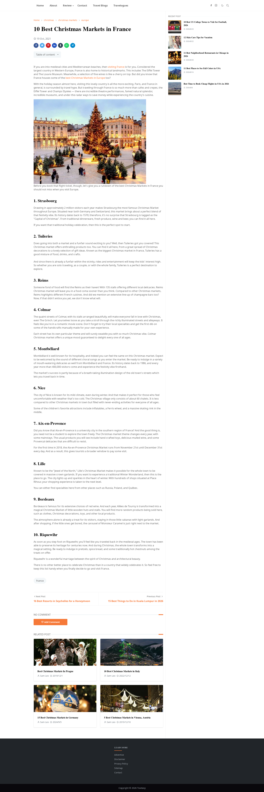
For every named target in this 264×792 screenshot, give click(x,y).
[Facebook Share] (36, 45)
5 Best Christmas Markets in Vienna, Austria (127, 717)
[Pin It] (48, 45)
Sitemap (118, 768)
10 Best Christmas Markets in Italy (122, 671)
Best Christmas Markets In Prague (55, 671)
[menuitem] (40, 5)
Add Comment (52, 622)
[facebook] (211, 5)
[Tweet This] (42, 45)
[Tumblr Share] (60, 45)
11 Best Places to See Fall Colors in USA (202, 68)
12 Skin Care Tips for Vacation (198, 37)
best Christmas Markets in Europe (85, 78)
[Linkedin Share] (54, 45)
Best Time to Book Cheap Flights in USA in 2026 (206, 83)
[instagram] (216, 5)
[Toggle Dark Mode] (222, 5)
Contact (118, 772)
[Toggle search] (227, 5)
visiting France (116, 66)
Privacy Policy (121, 763)
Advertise (119, 754)
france (40, 580)
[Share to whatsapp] (66, 45)
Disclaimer (119, 759)
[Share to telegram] (72, 45)
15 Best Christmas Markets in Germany (57, 717)
